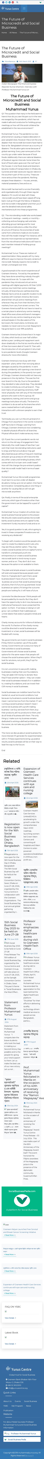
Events (18, 1401)
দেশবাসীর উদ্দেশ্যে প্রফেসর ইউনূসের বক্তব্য (30, 1034)
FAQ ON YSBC (13, 1306)
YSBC (5, 1406)
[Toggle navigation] (24, 8)
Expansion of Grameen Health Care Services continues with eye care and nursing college (31, 781)
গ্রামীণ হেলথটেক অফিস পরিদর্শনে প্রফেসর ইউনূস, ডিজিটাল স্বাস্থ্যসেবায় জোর (30, 876)
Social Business (30, 1401)
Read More (9, 1235)
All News (13, 33)
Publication (8, 1411)
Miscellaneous (9, 61)
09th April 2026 (32, 887)
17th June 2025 (12, 939)
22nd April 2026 (12, 783)
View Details (9, 1318)
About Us (7, 1401)
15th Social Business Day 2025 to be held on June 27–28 (11, 928)
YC (35, 61)
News (28, 1406)
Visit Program (17, 1406)
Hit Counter (29, 1456)
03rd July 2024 (31, 1103)
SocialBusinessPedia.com (22, 1191)
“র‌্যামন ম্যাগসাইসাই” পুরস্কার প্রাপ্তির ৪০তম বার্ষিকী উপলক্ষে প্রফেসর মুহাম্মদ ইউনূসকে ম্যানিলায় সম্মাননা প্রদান (11, 1090)
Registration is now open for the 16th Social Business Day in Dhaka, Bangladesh (12, 835)
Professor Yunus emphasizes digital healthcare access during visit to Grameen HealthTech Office (31, 935)
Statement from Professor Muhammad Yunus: (12, 1008)
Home (4, 33)
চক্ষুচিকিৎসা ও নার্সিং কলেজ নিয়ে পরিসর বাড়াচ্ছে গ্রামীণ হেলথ (12, 773)
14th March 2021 (25, 61)
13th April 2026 (12, 851)
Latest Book (11, 1332)
